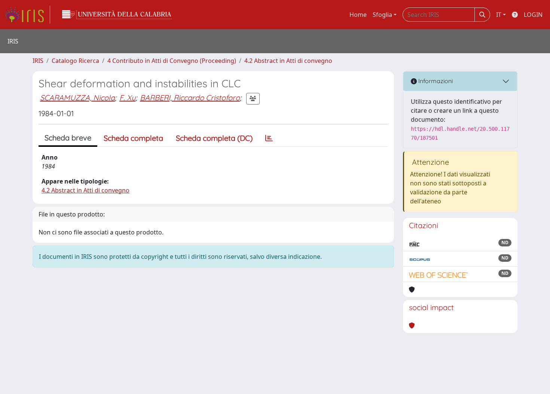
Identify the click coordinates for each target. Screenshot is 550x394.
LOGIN (533, 14)
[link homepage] (27, 15)
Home (358, 14)
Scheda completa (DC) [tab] (214, 138)
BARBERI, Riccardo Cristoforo (190, 97)
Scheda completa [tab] (133, 138)
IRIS (38, 61)
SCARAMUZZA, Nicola (77, 97)
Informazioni (435, 81)
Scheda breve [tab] (68, 137)
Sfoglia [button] (382, 14)
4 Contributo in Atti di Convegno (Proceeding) (171, 61)
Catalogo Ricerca (75, 61)
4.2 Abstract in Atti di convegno (288, 61)
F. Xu (127, 97)
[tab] (269, 138)
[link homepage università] (117, 15)
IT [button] (498, 14)
